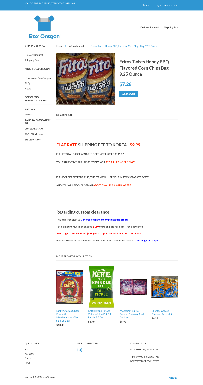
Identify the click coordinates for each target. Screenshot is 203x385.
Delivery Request (149, 27)
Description (64, 114)
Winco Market (76, 46)
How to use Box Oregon (38, 77)
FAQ (27, 83)
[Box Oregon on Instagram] (79, 349)
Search (28, 349)
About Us (29, 354)
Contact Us (30, 358)
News (28, 88)
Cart (148, 5)
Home (59, 46)
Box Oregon (48, 377)
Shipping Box (171, 27)
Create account (170, 5)
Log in (158, 5)
